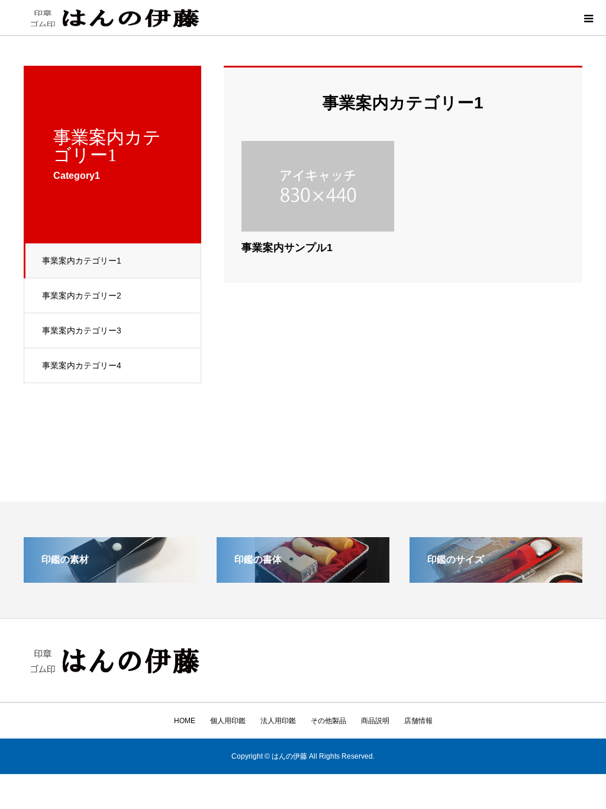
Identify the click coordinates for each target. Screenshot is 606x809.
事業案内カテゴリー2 (81, 295)
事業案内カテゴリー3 (81, 330)
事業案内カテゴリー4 (81, 365)
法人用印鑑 (278, 721)
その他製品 (328, 721)
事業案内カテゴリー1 (81, 260)
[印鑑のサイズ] (496, 578)
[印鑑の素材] (110, 578)
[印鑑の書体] (303, 578)
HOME (184, 721)
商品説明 (375, 721)
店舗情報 (418, 721)
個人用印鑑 (228, 721)
